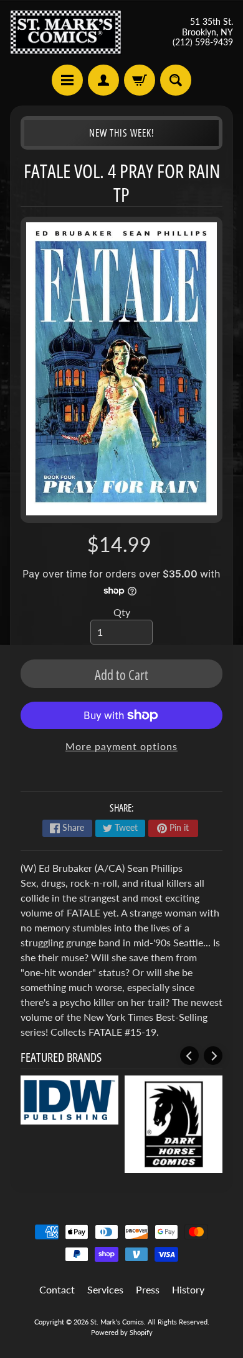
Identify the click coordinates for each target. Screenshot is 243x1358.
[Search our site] (175, 80)
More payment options (121, 746)
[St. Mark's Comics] (66, 32)
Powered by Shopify (122, 1332)
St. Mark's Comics (117, 1322)
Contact (57, 1289)
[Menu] (67, 80)
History (188, 1289)
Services (105, 1289)
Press (148, 1289)
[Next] (213, 1055)
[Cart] (139, 80)
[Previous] (189, 1055)
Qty (121, 612)
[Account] (103, 80)
